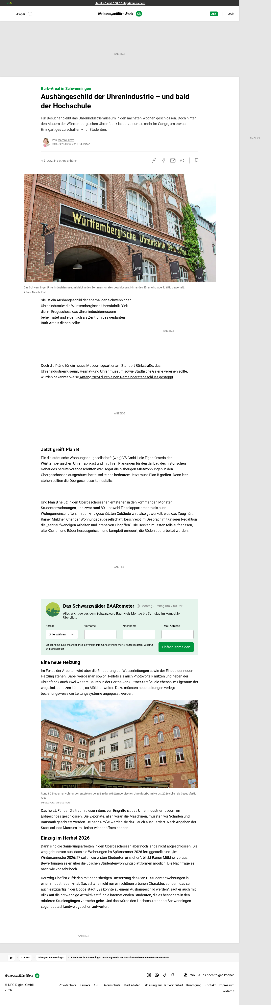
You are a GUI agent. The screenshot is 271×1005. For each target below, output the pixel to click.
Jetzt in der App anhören (62, 160)
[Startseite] (11, 958)
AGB (96, 985)
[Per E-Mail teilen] (173, 160)
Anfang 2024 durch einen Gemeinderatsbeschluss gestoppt (126, 377)
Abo (213, 13)
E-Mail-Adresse (170, 625)
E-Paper (19, 14)
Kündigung (194, 985)
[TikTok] (165, 975)
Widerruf (228, 991)
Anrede (50, 625)
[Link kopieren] (154, 160)
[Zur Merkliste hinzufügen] (195, 160)
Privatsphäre (67, 985)
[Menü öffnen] (6, 14)
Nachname (129, 625)
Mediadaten (132, 985)
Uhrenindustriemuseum (59, 371)
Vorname (90, 625)
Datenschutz (111, 985)
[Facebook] (173, 975)
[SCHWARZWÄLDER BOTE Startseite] (120, 14)
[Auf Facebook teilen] (163, 160)
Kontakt (210, 985)
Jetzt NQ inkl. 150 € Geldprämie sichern (120, 3)
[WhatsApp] (157, 975)
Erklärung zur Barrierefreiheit (163, 985)
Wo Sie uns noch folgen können (212, 975)
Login (231, 13)
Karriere (85, 985)
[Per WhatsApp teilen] (182, 160)
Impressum (226, 985)
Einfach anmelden (176, 647)
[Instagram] (149, 975)
